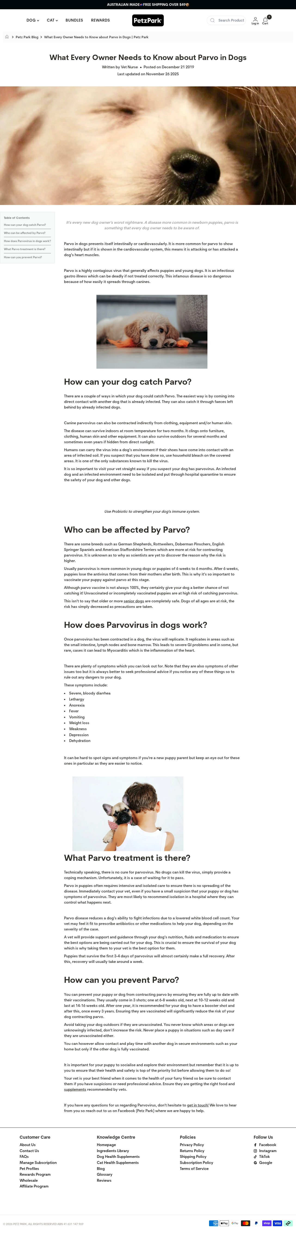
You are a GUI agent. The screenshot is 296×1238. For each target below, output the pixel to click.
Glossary (104, 1174)
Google (265, 1162)
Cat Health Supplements (118, 1162)
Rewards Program (35, 1174)
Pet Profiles (29, 1168)
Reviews (104, 1180)
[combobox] (226, 20)
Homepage (106, 1144)
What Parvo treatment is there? (24, 249)
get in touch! (198, 1105)
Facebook (267, 1144)
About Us (28, 1144)
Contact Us (29, 1150)
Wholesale (29, 1180)
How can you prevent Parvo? (23, 257)
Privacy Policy (192, 1144)
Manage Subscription (38, 1162)
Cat (51, 20)
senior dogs (134, 601)
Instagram (268, 1150)
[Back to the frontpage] (8, 37)
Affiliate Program (34, 1186)
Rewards (100, 20)
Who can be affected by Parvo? (24, 233)
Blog (101, 1168)
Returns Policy (192, 1150)
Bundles (74, 20)
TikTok (264, 1156)
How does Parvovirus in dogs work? (27, 241)
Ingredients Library (113, 1150)
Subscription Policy (196, 1162)
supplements (75, 1089)
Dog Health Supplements (118, 1156)
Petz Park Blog (27, 37)
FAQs (24, 1156)
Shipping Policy (193, 1156)
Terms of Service (194, 1168)
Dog (32, 20)
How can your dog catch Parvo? (25, 225)
